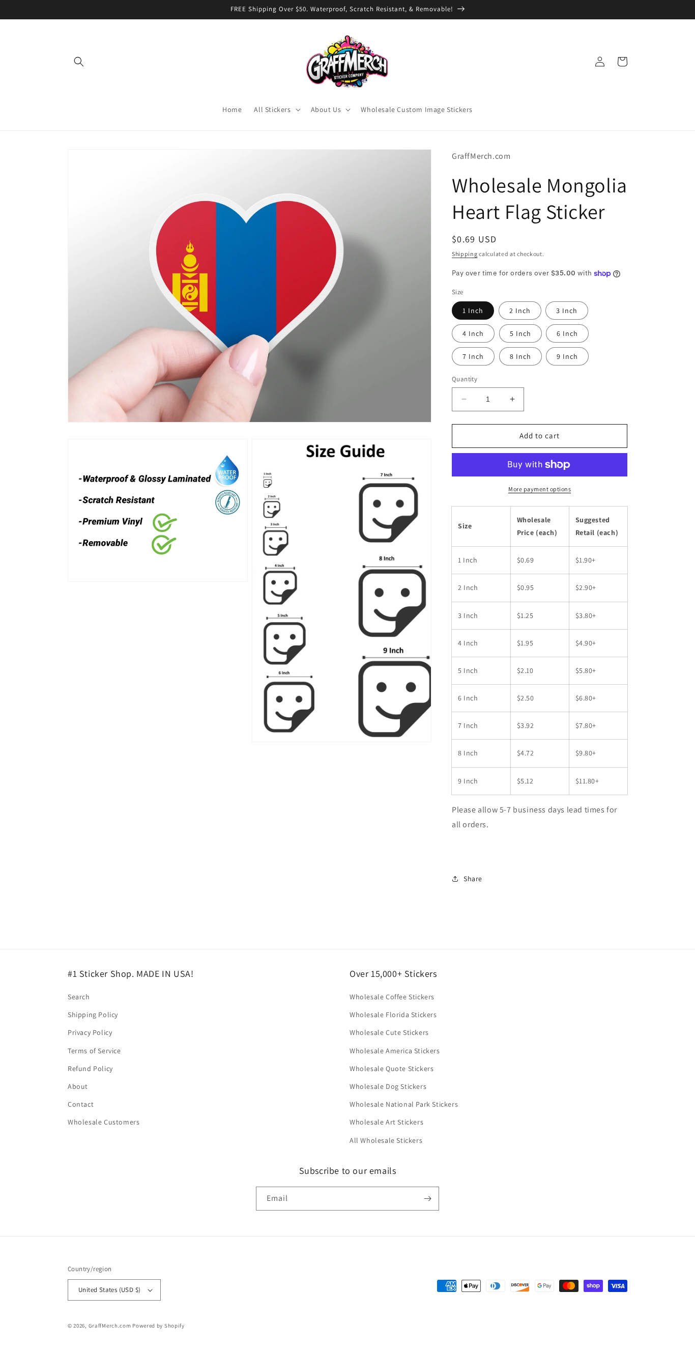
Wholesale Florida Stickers (393, 1014)
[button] (79, 61)
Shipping (465, 254)
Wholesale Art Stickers (386, 1122)
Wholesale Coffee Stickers (392, 996)
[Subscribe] (427, 1199)
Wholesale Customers (103, 1122)
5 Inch (520, 333)
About (78, 1086)
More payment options (539, 489)
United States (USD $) (109, 1289)
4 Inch (473, 333)
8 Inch (520, 356)
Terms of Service (94, 1050)
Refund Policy (90, 1068)
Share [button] (473, 878)
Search (79, 996)
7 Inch (473, 356)
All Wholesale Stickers (386, 1140)
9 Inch (567, 356)
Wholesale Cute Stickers (389, 1032)
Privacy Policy (90, 1032)
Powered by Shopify (158, 1325)
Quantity (464, 379)
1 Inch (472, 310)
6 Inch (567, 333)
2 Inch (520, 310)
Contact (81, 1104)
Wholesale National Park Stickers (404, 1104)
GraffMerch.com (110, 1325)
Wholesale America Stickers (395, 1050)
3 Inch (566, 310)
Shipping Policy (93, 1014)
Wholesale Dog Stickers (388, 1086)
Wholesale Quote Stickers (391, 1068)
